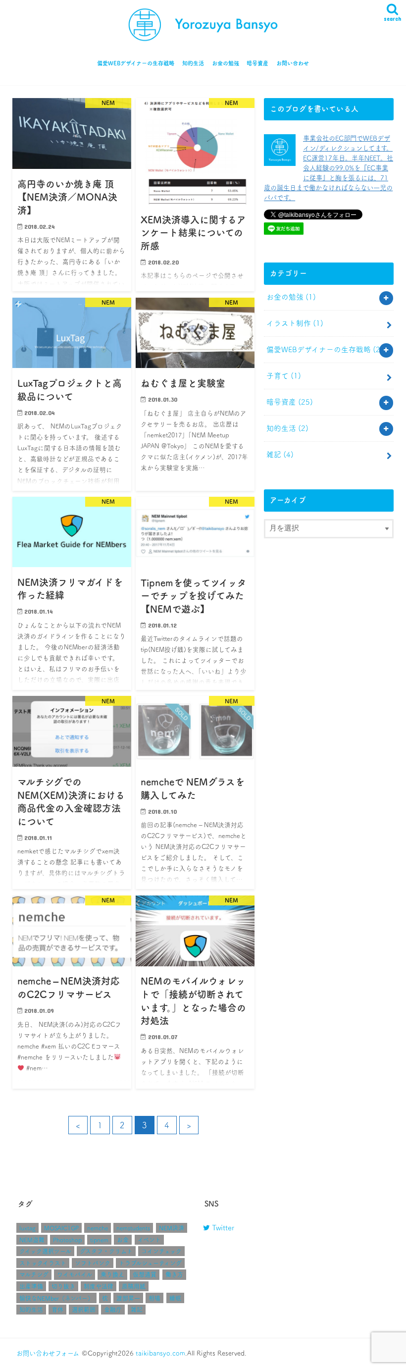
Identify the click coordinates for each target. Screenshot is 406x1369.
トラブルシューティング (150, 1263)
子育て (283, 375)
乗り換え (112, 1274)
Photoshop (67, 1240)
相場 (154, 1298)
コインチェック (161, 1251)
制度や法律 (98, 1286)
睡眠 (175, 1298)
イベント (149, 1240)
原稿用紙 (134, 1286)
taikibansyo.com (160, 1353)
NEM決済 (171, 1228)
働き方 (174, 1274)
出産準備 (31, 1286)
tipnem (99, 1240)
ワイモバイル (74, 1274)
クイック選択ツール (45, 1251)
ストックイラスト (42, 1263)
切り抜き (63, 1286)
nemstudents (133, 1228)
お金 (123, 1240)
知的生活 (193, 63)
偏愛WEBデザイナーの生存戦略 (135, 63)
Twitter (222, 1227)
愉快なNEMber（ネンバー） (56, 1298)
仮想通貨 (144, 1274)
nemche (97, 1228)
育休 (57, 1310)
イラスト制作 (294, 323)
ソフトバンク (92, 1263)
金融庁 (113, 1310)
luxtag (27, 1228)
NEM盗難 (32, 1240)
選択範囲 (84, 1310)
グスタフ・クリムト (106, 1251)
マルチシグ (34, 1274)
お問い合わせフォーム (47, 1353)
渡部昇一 (128, 1298)
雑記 (280, 454)
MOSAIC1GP (61, 1228)
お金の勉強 (225, 63)
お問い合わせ (292, 63)
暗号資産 (257, 63)
